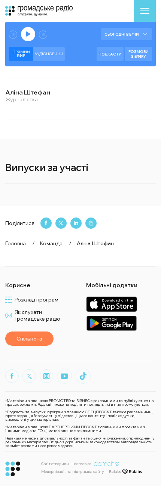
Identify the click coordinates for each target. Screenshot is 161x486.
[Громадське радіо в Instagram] (46, 376)
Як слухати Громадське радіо (37, 315)
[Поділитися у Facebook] (46, 223)
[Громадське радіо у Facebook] (12, 376)
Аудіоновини (48, 53)
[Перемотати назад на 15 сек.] (13, 34)
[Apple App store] (111, 304)
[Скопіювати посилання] (91, 223)
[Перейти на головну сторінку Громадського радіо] (13, 469)
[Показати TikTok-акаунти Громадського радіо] (83, 376)
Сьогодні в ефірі (121, 34)
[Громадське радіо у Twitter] (29, 376)
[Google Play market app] (111, 323)
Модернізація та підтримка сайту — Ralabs (81, 471)
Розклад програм (36, 299)
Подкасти (110, 54)
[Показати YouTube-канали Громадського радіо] (64, 376)
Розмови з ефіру (138, 54)
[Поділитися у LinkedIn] (76, 223)
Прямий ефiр (21, 54)
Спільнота (29, 338)
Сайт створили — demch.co (66, 463)
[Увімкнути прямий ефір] (28, 34)
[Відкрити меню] (145, 11)
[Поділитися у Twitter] (61, 223)
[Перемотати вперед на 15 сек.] (43, 34)
